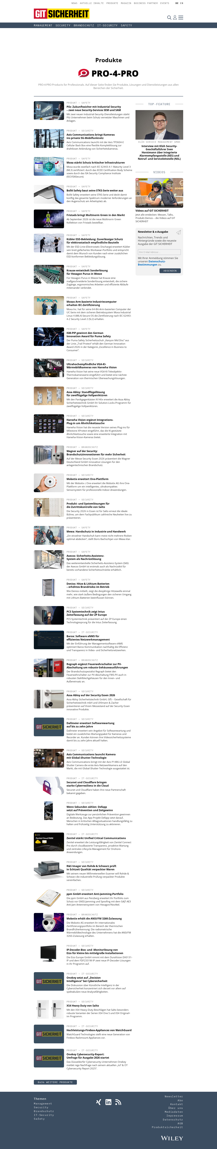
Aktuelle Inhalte (92, 3)
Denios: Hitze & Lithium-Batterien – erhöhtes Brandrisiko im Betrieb (88, 585)
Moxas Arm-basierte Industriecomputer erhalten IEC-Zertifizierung (92, 303)
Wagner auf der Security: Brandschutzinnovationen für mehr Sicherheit (96, 452)
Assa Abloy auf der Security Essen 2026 (91, 695)
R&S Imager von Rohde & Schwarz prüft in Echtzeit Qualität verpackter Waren (91, 867)
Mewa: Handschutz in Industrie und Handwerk (96, 531)
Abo (180, 1100)
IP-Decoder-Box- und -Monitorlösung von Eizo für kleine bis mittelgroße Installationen (95, 951)
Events (164, 3)
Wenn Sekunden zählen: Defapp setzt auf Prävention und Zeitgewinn (90, 808)
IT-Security (107, 25)
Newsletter (174, 1096)
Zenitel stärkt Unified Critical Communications (96, 838)
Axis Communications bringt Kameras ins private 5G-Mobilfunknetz (91, 136)
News (74, 3)
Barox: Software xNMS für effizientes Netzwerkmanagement (88, 637)
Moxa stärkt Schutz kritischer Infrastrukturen (96, 162)
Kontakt (176, 1104)
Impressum (174, 1115)
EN (181, 3)
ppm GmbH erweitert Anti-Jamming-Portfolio (95, 894)
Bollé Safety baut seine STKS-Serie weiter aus (95, 190)
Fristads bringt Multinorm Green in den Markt (96, 215)
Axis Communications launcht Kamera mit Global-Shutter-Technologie (91, 756)
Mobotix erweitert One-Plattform (87, 479)
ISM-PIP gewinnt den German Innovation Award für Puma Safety (89, 334)
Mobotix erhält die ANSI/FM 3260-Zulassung (94, 918)
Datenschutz (173, 1119)
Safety (126, 25)
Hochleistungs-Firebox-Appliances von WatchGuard (99, 1030)
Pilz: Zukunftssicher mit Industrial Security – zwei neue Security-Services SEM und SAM (94, 108)
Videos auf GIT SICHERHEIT (152, 210)
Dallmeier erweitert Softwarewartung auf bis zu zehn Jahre (90, 724)
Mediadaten (174, 1111)
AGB (180, 1123)
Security (63, 25)
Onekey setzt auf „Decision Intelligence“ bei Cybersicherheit (87, 979)
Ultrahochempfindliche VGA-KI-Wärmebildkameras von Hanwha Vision (92, 365)
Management (43, 25)
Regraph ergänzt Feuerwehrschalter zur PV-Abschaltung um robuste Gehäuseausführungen (97, 665)
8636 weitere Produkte (55, 1082)
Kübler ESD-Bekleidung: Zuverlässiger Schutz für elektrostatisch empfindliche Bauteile (95, 240)
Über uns (175, 1108)
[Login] (175, 17)
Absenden (170, 270)
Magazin (126, 3)
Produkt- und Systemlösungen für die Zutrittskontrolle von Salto (88, 505)
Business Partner (146, 3)
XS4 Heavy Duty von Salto (83, 1005)
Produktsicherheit (167, 1127)
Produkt (72, 102)
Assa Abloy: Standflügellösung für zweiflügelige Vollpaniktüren (87, 393)
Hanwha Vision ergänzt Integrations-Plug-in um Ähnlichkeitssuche (90, 421)
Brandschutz (84, 25)
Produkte (112, 3)
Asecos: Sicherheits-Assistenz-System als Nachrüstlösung (85, 557)
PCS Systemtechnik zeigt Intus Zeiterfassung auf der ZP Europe (87, 613)
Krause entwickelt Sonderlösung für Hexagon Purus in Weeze (87, 272)
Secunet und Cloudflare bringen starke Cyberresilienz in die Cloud (88, 784)
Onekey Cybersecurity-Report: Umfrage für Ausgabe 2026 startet (88, 1056)
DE (177, 3)
